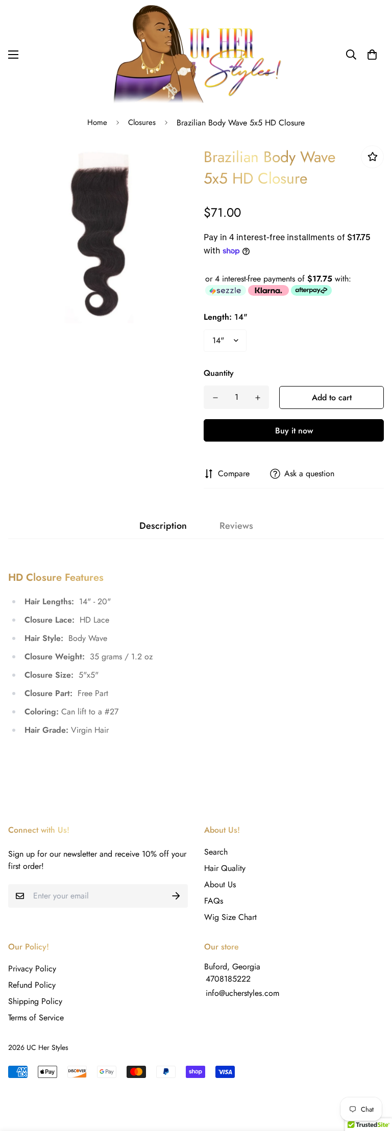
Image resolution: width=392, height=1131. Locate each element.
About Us (220, 884)
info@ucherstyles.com (242, 993)
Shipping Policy (35, 1001)
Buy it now (294, 430)
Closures (142, 122)
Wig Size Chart (230, 917)
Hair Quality (225, 868)
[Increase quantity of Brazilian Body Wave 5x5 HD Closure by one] (257, 397)
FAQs (213, 901)
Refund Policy (32, 985)
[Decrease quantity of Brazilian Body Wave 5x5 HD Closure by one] (215, 397)
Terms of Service (36, 1017)
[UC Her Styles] (196, 54)
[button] (372, 54)
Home (97, 122)
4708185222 (228, 979)
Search (216, 852)
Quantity (219, 373)
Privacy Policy (32, 968)
